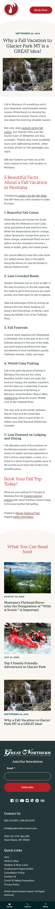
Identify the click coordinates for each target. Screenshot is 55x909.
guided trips (11, 398)
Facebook (12, 802)
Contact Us (10, 876)
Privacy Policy (11, 884)
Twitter (27, 802)
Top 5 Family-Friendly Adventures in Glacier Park (25, 665)
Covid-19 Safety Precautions (19, 880)
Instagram (16, 802)
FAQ (6, 857)
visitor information (23, 516)
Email (11, 768)
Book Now (41, 10)
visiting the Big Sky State (32, 195)
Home (9, 906)
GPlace (32, 802)
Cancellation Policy (14, 872)
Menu (45, 906)
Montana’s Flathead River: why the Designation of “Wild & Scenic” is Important (27, 606)
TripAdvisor (42, 802)
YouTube (22, 802)
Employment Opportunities (18, 868)
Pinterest (37, 802)
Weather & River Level (16, 865)
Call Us (27, 906)
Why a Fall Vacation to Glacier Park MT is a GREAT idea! (27, 722)
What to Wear (11, 861)
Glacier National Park (27, 513)
